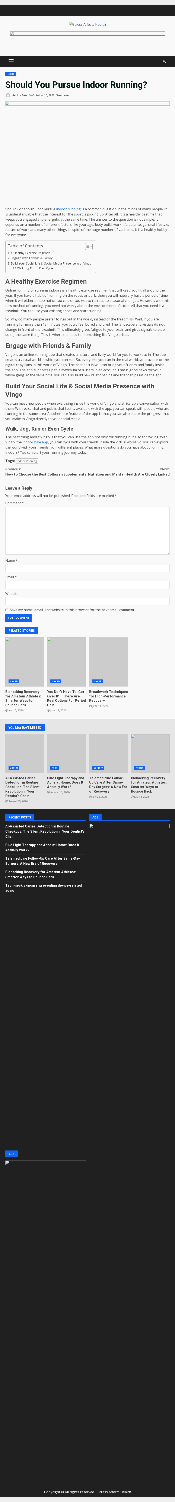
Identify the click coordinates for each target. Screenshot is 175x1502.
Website (11, 593)
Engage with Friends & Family (32, 258)
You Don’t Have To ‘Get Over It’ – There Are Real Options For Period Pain (66, 662)
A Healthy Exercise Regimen (30, 253)
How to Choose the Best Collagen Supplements (45, 472)
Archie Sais (19, 95)
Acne (54, 767)
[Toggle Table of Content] (87, 246)
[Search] (164, 61)
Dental (14, 767)
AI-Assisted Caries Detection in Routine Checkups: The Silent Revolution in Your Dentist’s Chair (24, 753)
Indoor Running (27, 461)
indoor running (68, 209)
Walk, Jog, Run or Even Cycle (35, 268)
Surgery (98, 767)
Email (11, 577)
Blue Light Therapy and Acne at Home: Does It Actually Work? (66, 753)
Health (11, 73)
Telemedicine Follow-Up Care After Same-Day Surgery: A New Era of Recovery (108, 753)
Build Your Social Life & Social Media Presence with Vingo (51, 263)
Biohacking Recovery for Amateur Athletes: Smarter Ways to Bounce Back (24, 662)
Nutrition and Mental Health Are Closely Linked (129, 472)
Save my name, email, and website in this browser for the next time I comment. (72, 609)
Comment (14, 503)
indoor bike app (35, 442)
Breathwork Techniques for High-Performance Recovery (108, 662)
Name (11, 560)
